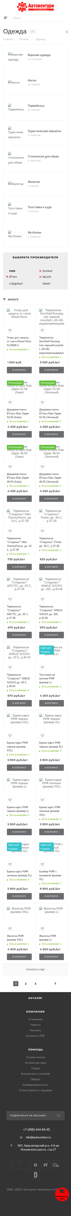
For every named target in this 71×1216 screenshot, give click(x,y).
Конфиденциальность (35, 1084)
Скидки (35, 1068)
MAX (35, 1165)
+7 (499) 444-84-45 (36, 1129)
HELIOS (46, 277)
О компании (36, 1019)
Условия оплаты (35, 1057)
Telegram (25, 1165)
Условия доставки (35, 1062)
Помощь (35, 1049)
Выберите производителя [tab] (35, 257)
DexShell (47, 271)
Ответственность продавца (35, 1090)
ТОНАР (46, 283)
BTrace (13, 276)
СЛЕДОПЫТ (16, 283)
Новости (35, 1024)
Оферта (35, 1079)
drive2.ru (35, 1175)
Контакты (35, 1030)
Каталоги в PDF (35, 1035)
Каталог (35, 998)
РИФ (12, 271)
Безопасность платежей (35, 1073)
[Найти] (62, 18)
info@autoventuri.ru (38, 1137)
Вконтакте (15, 1165)
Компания (35, 1011)
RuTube (45, 1165)
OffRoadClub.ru (55, 1165)
